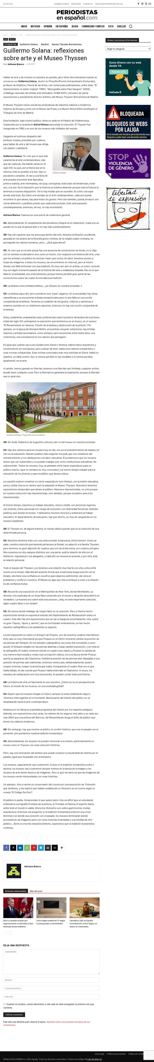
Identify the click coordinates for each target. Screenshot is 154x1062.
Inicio (5, 35)
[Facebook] (138, 4)
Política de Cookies (136, 1054)
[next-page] (10, 933)
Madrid (45, 44)
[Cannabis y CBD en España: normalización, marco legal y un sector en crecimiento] (85, 907)
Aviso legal (99, 1054)
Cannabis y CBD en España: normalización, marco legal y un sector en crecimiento (83, 923)
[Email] (55, 848)
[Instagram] (142, 4)
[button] (130, 26)
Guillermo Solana (29, 44)
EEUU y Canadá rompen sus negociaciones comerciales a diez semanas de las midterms (18, 923)
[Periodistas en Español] (77, 15)
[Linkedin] (20, 848)
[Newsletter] (150, 4)
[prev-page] (5, 933)
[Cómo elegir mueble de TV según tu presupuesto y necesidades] (51, 907)
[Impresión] (48, 848)
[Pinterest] (34, 848)
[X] (146, 4)
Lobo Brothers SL (94, 1059)
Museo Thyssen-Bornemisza (67, 44)
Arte (21, 35)
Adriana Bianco (16, 64)
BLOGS (14, 35)
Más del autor (36, 891)
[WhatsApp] (27, 848)
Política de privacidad (116, 1054)
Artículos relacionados (15, 891)
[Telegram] (41, 848)
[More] (62, 848)
